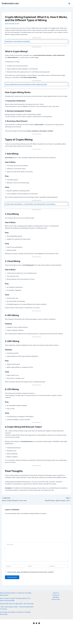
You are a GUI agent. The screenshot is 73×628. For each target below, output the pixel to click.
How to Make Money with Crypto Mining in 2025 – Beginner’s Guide (26, 84)
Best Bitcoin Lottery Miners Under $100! (18, 41)
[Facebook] (34, 623)
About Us (56, 593)
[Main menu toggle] (69, 3)
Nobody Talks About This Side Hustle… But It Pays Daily (16, 603)
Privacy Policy (56, 599)
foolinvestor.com (10, 3)
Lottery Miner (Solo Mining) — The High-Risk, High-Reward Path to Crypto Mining (30, 204)
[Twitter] (36, 623)
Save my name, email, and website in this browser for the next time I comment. (30, 572)
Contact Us (55, 595)
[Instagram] (39, 623)
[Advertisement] (36, 529)
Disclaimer (56, 597)
